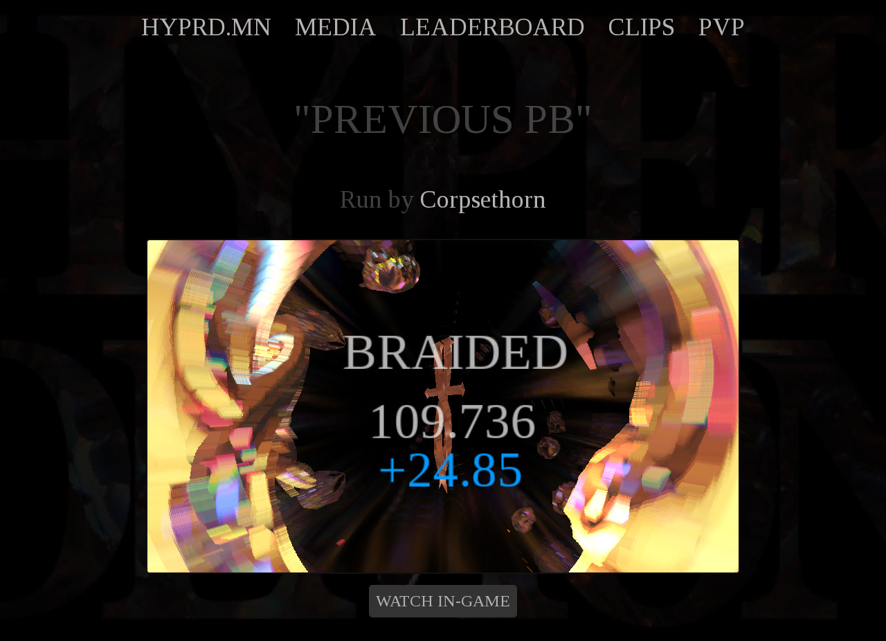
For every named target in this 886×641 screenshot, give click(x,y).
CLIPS (641, 27)
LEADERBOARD (492, 27)
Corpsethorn (483, 199)
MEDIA (336, 27)
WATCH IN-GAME (443, 601)
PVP (721, 27)
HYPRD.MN (206, 27)
